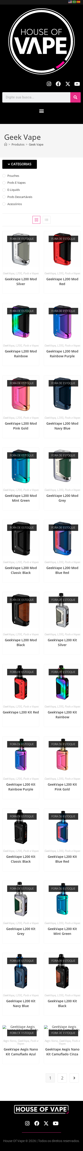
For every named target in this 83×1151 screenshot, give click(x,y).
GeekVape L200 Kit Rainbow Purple (21, 786)
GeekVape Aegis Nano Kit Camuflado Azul (21, 1051)
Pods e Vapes (16, 182)
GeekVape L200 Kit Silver (62, 642)
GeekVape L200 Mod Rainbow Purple (62, 353)
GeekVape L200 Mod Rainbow (21, 353)
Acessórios (14, 204)
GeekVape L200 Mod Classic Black (21, 570)
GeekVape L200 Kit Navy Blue (21, 1003)
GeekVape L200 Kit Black (62, 1003)
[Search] (75, 97)
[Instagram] (49, 84)
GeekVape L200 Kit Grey (21, 931)
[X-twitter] (67, 84)
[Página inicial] (5, 144)
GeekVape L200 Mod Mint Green (21, 498)
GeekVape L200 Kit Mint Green (62, 931)
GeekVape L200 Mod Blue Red (62, 570)
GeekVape (8, 273)
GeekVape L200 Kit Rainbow (62, 714)
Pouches (13, 176)
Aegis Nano (9, 1041)
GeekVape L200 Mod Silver (21, 281)
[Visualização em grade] (36, 220)
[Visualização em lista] (46, 220)
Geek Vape (36, 144)
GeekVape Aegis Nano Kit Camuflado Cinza (62, 1051)
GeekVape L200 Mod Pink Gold (21, 425)
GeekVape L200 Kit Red (21, 712)
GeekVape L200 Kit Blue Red (62, 859)
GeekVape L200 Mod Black (21, 642)
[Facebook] (58, 84)
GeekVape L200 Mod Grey (62, 498)
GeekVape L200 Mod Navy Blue (62, 425)
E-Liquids (13, 190)
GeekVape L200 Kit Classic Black (21, 859)
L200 (19, 273)
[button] (41, 111)
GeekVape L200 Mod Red (62, 281)
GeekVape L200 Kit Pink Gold (62, 786)
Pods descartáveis (19, 197)
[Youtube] (77, 84)
